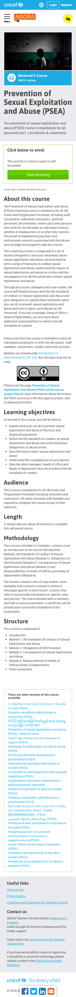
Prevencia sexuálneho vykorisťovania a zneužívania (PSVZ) (33, 799)
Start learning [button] (38, 174)
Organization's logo (33, 981)
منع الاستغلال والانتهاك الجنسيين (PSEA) (32, 819)
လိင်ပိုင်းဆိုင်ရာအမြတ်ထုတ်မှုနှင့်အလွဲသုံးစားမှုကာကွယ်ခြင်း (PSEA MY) (36, 723)
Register (66, 5)
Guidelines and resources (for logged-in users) (37, 902)
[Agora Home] (27, 18)
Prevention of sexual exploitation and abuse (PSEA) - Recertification (37, 731)
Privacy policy (16, 896)
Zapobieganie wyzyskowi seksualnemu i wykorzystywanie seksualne (34, 782)
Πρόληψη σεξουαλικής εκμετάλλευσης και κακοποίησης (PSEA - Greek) (37, 808)
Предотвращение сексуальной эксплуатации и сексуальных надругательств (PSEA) (29, 836)
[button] (42, 5)
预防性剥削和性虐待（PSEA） (28, 814)
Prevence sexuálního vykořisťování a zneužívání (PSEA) (32, 714)
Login (53, 5)
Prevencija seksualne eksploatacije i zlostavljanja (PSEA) (32, 757)
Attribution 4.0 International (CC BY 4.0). (31, 355)
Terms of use (15, 890)
